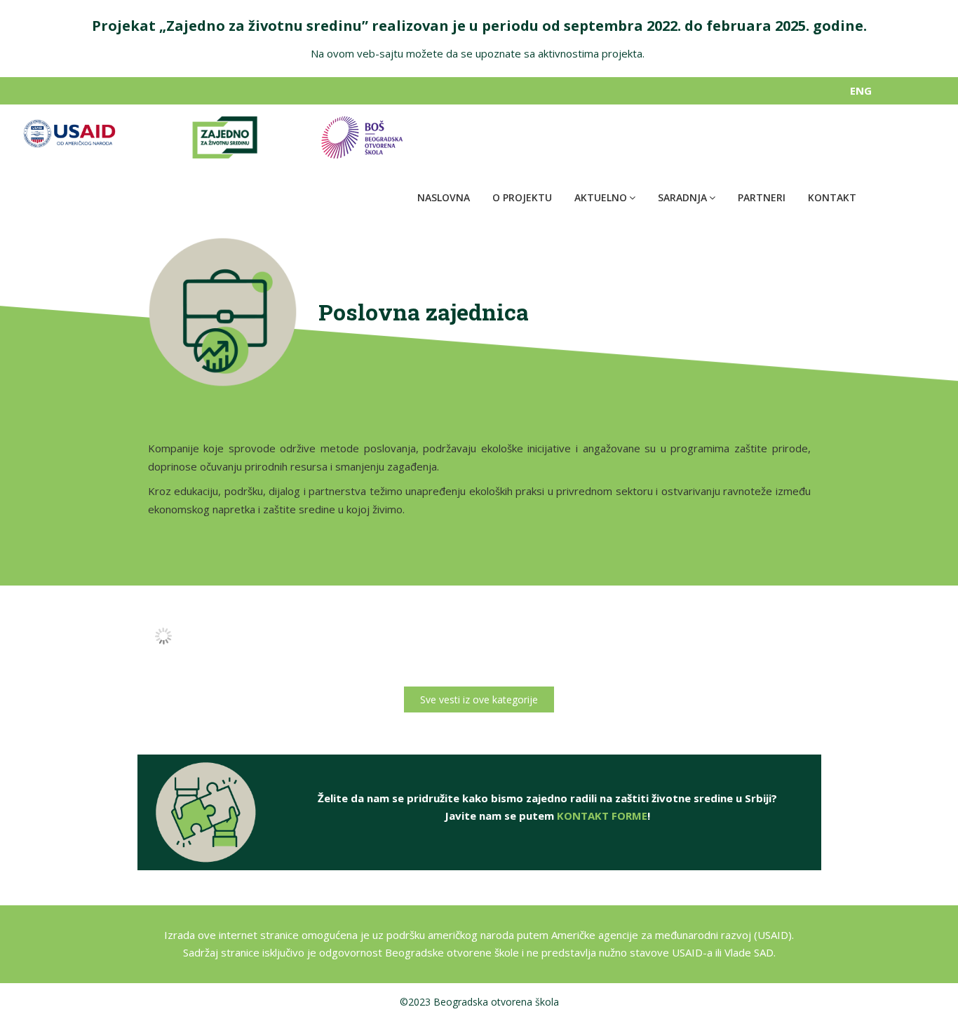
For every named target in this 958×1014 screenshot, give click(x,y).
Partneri (761, 197)
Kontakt (832, 197)
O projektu (522, 197)
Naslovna (443, 197)
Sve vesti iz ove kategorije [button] (479, 699)
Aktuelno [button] (600, 197)
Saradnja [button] (682, 197)
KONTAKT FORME (602, 816)
